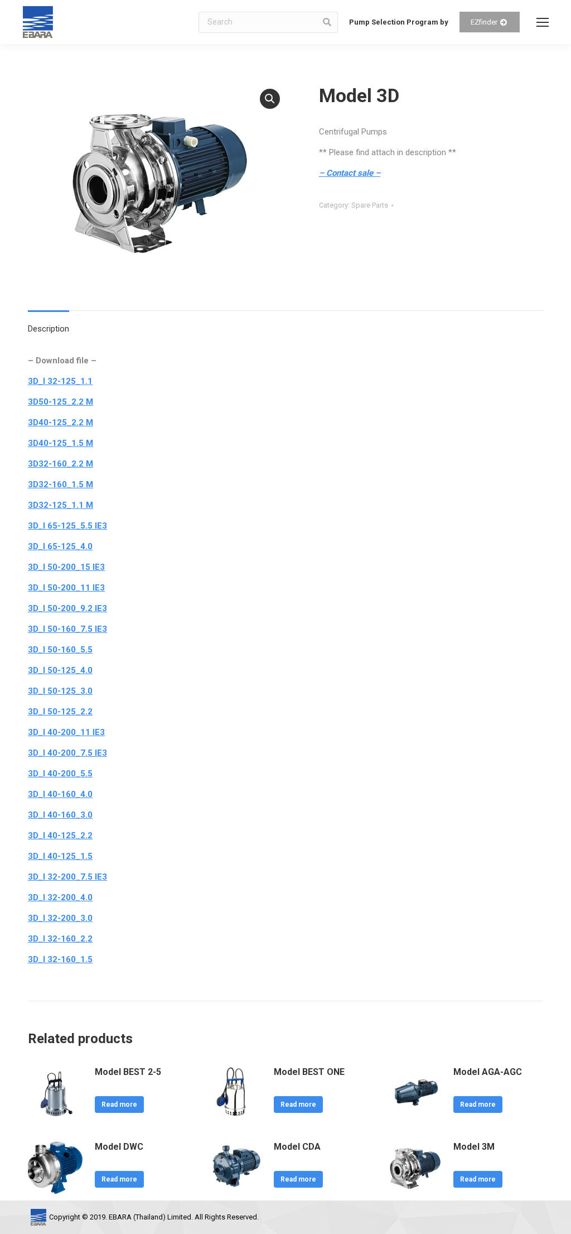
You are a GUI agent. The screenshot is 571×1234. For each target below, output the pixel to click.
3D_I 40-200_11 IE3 (66, 732)
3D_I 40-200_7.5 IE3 (67, 753)
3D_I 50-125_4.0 (60, 670)
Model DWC (119, 1146)
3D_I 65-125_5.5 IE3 (67, 526)
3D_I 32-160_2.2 (60, 939)
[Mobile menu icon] (542, 22)
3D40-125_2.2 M (60, 422)
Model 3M (474, 1146)
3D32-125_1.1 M (60, 505)
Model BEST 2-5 (128, 1072)
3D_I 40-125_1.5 (60, 856)
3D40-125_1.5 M (60, 443)
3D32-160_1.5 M (60, 484)
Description (48, 329)
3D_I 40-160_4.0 (60, 794)
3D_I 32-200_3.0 (60, 918)
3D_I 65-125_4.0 (60, 546)
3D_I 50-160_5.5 (60, 650)
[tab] (48, 323)
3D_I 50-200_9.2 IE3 (67, 608)
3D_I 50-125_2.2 (60, 712)
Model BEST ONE (309, 1072)
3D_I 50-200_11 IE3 (66, 588)
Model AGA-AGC (487, 1072)
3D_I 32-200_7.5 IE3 (67, 877)
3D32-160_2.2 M (60, 464)
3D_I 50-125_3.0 (60, 691)
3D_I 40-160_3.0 (60, 815)
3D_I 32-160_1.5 (60, 959)
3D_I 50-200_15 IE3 (66, 567)
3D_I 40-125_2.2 (60, 835)
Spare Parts (369, 205)
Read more (119, 1104)
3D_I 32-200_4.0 (60, 897)
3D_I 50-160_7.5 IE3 (67, 629)
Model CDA (297, 1146)
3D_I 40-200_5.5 (60, 774)
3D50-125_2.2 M (60, 402)
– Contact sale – (349, 173)
